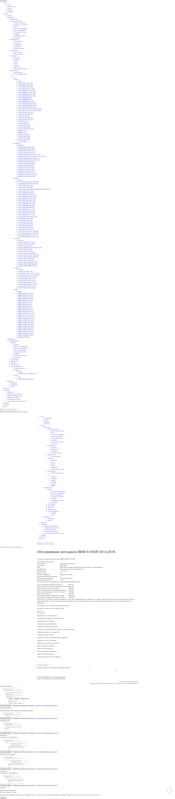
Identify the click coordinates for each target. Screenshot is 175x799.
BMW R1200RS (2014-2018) (26, 319)
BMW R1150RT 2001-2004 (26, 321)
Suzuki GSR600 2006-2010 (26, 193)
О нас (5, 3)
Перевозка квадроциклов (14, 395)
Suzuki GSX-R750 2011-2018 (26, 215)
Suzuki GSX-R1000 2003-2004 (27, 196)
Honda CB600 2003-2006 (25, 85)
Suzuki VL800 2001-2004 (25, 185)
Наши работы (11, 6)
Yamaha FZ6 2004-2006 (25, 246)
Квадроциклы (11, 339)
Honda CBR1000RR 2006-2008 (27, 103)
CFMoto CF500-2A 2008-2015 (27, 374)
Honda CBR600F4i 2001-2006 (27, 92)
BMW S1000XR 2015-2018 (26, 335)
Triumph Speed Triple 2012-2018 (27, 284)
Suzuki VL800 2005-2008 (25, 187)
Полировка (14, 385)
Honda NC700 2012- (24, 116)
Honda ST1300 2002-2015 (26, 118)
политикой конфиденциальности (47, 705)
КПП (16, 26)
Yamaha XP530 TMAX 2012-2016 (28, 266)
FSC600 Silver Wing (24, 138)
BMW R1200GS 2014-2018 (26, 324)
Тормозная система (20, 36)
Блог (5, 406)
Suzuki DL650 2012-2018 (25, 222)
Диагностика (14, 50)
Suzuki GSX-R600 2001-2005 (26, 204)
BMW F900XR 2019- (24, 337)
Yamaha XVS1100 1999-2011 (26, 260)
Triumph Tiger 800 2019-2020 (27, 288)
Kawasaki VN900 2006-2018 (26, 162)
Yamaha (17, 238)
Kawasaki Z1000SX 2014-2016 (27, 173)
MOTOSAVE (3, 1)
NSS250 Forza (22, 131)
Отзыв (2, 731)
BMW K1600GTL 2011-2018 (26, 313)
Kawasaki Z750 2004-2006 (26, 165)
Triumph (17, 268)
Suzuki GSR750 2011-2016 (26, 191)
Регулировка (14, 39)
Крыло (16, 65)
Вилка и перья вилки (21, 68)
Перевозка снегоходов (14, 399)
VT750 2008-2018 (23, 123)
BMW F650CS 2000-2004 (25, 295)
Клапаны (17, 43)
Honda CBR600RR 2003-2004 (27, 94)
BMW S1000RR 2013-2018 (26, 333)
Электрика (18, 37)
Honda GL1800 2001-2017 (26, 112)
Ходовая (17, 34)
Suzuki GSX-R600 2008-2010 (26, 207)
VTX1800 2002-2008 (24, 127)
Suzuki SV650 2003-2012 (25, 226)
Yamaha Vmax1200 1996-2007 (27, 253)
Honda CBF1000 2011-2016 (26, 89)
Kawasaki (17, 143)
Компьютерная (19, 54)
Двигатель (18, 67)
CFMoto (17, 370)
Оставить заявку (5, 705)
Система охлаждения (21, 28)
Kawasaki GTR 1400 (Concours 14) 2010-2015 (31, 156)
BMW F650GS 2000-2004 (25, 297)
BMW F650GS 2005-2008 (25, 299)
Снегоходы (25, 698)
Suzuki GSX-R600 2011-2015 (26, 209)
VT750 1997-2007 (23, 121)
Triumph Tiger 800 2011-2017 (27, 286)
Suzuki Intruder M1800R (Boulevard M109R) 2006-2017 (34, 189)
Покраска (13, 56)
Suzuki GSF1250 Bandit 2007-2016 (28, 184)
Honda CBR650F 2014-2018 (26, 101)
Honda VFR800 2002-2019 (26, 129)
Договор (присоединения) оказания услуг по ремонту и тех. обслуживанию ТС (114, 683)
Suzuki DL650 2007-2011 (25, 220)
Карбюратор (18, 45)
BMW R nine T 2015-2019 (25, 315)
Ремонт (13, 342)
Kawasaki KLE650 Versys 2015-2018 (28, 160)
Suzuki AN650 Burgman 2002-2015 (28, 237)
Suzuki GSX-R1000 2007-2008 (27, 200)
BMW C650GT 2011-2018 (25, 293)
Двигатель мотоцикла (21, 25)
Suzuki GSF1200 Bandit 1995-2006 (28, 182)
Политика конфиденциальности (128, 681)
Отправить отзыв (6, 733)
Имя (2, 689)
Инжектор (17, 47)
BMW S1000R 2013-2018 (25, 332)
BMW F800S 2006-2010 (25, 306)
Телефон (3, 691)
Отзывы (9, 8)
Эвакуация (7, 390)
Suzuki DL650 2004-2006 (25, 218)
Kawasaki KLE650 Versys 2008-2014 (28, 158)
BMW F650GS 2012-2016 (25, 311)
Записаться (40, 611)
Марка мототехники (5, 745)
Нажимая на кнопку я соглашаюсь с (35, 705)
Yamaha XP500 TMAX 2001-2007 (28, 262)
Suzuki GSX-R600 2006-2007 (26, 205)
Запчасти (6, 405)
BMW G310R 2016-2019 (25, 308)
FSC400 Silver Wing (24, 134)
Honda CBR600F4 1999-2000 (26, 90)
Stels (16, 375)
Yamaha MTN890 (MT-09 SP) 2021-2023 (30, 247)
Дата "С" (3, 694)
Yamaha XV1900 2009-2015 (26, 258)
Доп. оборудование (20, 30)
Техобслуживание (16, 366)
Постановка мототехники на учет (17, 401)
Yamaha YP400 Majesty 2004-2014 (28, 257)
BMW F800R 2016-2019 (25, 304)
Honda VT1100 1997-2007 (26, 120)
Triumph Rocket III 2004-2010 (26, 279)
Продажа (6, 403)
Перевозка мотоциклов (14, 394)
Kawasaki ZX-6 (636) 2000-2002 (27, 174)
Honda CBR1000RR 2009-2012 (27, 105)
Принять (3, 798)
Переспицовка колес (21, 74)
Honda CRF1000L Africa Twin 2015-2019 (30, 109)
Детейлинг (10, 381)
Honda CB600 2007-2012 (25, 87)
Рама (16, 61)
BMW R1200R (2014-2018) (26, 317)
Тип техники (4, 698)
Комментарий (4, 703)
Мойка (13, 386)
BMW (16, 290)
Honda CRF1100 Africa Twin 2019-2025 (29, 110)
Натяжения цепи (20, 48)
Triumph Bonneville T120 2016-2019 (28, 275)
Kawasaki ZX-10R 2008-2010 (26, 176)
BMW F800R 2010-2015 (25, 302)
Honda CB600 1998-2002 (25, 83)
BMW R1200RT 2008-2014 (26, 328)
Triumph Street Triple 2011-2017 (27, 282)
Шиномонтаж (15, 70)
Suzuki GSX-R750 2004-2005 (26, 211)
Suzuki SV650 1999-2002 (25, 224)
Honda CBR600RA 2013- (25, 98)
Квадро (17, 698)
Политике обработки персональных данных (87, 795)
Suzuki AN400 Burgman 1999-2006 (28, 233)
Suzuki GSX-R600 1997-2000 (26, 202)
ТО (12, 76)
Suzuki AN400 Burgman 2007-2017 (28, 235)
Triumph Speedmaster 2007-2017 (28, 277)
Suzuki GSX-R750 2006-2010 (26, 213)
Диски (16, 63)
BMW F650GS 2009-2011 (25, 310)
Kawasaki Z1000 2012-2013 (26, 167)
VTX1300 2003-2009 (24, 125)
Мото (11, 698)
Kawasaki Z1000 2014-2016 (26, 169)
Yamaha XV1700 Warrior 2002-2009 (28, 255)
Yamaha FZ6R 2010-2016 (25, 251)
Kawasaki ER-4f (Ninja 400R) (26, 149)
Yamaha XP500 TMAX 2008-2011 (28, 264)
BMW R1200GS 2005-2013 (26, 322)
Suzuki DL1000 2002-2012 (26, 227)
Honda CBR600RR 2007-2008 (27, 96)
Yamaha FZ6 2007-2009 (25, 249)
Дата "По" (3, 696)
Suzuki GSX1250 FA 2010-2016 (27, 195)
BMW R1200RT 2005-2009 (26, 326)
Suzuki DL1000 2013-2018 (26, 229)
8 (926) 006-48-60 (16, 547)
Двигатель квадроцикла (22, 346)
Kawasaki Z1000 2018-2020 (26, 171)
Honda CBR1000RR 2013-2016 (27, 107)
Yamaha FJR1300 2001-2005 (26, 242)
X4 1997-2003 (22, 142)
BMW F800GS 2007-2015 (25, 300)
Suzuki (16, 178)
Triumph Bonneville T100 (25, 271)
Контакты (10, 12)
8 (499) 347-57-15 (5, 547)
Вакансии (10, 10)
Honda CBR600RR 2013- (25, 99)
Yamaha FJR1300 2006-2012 (26, 244)
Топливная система (20, 32)
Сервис (6, 14)
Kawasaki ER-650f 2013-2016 (26, 151)
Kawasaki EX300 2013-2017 (26, 147)
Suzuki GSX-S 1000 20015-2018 (27, 216)
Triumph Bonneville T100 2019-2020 (28, 273)
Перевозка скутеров (13, 397)
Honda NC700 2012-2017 (25, 114)
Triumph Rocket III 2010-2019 (26, 280)
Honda (16, 79)
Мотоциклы (10, 17)
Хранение (7, 388)
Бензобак (17, 59)
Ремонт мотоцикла (16, 21)
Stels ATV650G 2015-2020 (26, 379)
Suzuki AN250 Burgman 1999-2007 (28, 231)
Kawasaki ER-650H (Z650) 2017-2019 (29, 154)
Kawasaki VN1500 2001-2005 (26, 163)
